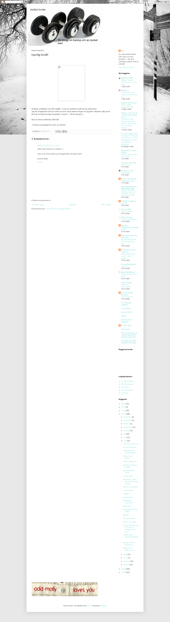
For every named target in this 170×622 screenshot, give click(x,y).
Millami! (126, 515)
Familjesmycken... (128, 381)
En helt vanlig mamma (127, 294)
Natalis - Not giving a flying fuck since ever (129, 115)
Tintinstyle (125, 393)
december (127, 417)
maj (125, 441)
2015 (123, 404)
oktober (126, 424)
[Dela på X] (61, 131)
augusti (126, 431)
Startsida (72, 205)
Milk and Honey (127, 384)
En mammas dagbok (126, 304)
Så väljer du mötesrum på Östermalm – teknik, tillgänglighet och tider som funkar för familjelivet (129, 140)
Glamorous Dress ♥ (130, 444)
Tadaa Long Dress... (127, 457)
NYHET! (124, 229)
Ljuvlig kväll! (127, 476)
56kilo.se (125, 90)
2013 (123, 411)
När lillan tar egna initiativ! (130, 466)
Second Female (127, 211)
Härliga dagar (126, 173)
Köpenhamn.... (129, 497)
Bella (39, 145)
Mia (42, 131)
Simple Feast (126, 165)
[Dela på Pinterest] (66, 131)
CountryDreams (127, 390)
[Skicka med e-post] (56, 131)
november (127, 420)
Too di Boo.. (126, 308)
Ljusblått (124, 203)
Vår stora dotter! (129, 518)
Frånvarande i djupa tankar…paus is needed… (128, 256)
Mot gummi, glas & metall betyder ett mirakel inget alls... (129, 335)
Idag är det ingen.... (130, 522)
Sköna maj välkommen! (128, 549)
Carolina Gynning (128, 163)
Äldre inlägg (106, 205)
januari (126, 565)
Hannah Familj (127, 171)
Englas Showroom (129, 103)
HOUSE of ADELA (128, 201)
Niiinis (124, 316)
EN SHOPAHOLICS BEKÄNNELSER (129, 188)
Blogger (103, 606)
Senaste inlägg (38, 205)
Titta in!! (124, 266)
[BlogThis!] (59, 131)
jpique (89, 606)
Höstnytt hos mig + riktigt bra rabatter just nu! (129, 94)
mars (125, 558)
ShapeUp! (127, 506)
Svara (39, 162)
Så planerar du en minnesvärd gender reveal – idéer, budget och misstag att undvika (129, 123)
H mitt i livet (126, 325)
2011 (123, 569)
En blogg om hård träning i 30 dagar (128, 342)
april (125, 554)
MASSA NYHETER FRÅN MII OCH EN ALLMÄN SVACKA (128, 193)
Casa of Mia (126, 209)
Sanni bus (125, 329)
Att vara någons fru (129, 134)
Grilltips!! (126, 494)
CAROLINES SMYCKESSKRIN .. (130, 537)
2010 (123, 572)
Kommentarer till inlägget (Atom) (58, 209)
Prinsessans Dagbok (126, 321)
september (127, 427)
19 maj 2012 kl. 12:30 (50, 145)
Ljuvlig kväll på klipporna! (128, 543)
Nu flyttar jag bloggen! (129, 219)
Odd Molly (125, 387)
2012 (123, 414)
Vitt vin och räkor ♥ (130, 487)
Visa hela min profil (126, 67)
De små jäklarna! (129, 447)
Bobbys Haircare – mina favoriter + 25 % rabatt (129, 82)
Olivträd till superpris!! (128, 502)
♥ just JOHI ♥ (126, 312)
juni (125, 437)
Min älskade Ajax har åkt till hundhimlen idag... (128, 242)
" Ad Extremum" (127, 297)
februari (126, 561)
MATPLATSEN (127, 78)
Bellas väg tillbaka (129, 179)
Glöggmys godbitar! (128, 181)
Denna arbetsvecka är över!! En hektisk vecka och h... (130, 528)
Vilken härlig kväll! (130, 461)
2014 (123, 407)
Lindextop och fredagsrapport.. (130, 451)
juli (124, 434)
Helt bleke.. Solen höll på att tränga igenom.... (130, 481)
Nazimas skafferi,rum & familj (129, 226)
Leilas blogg (126, 282)
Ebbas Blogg (126, 217)
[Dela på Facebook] (63, 131)
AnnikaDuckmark (128, 264)
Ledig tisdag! (128, 490)
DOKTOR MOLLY (128, 272)
